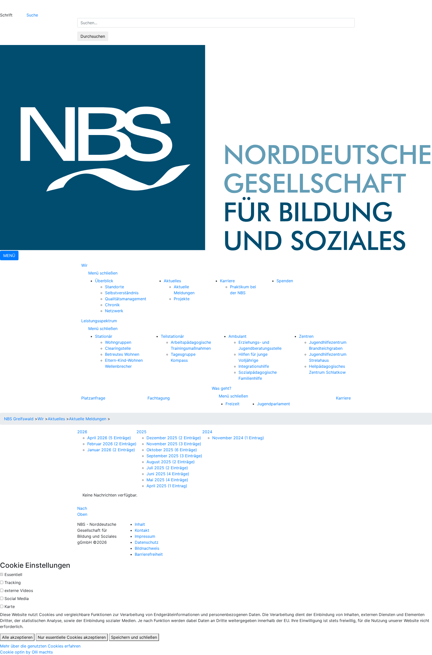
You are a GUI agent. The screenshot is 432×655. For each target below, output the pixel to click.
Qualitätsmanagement (125, 298)
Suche (32, 15)
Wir (84, 265)
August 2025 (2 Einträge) (170, 461)
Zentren (306, 336)
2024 (207, 431)
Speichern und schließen (134, 637)
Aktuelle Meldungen (87, 418)
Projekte (182, 298)
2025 (141, 431)
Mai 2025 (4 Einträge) (167, 479)
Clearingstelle (118, 348)
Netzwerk (114, 310)
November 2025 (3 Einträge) (173, 443)
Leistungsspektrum (99, 320)
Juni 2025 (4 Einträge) (167, 473)
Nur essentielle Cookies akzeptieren (72, 637)
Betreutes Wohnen (122, 354)
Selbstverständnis (121, 292)
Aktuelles (172, 280)
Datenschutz (146, 542)
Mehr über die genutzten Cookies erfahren (40, 646)
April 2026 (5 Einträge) (109, 437)
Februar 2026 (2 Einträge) (111, 443)
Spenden (284, 280)
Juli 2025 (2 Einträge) (167, 467)
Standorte (114, 286)
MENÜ (9, 255)
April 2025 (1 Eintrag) (166, 485)
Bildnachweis (147, 548)
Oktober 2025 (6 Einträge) (171, 449)
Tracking (12, 582)
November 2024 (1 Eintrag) (238, 437)
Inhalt (140, 524)
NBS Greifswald (19, 418)
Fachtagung (159, 398)
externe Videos (18, 590)
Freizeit (233, 403)
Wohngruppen (118, 342)
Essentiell (13, 574)
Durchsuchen (92, 36)
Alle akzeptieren (17, 637)
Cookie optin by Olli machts (26, 652)
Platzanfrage (93, 398)
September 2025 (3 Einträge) (174, 455)
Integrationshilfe (253, 366)
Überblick (104, 280)
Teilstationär (172, 336)
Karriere (227, 280)
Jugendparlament (273, 403)
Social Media (16, 598)
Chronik (112, 304)
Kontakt (142, 530)
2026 (82, 431)
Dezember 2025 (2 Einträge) (173, 437)
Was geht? (221, 388)
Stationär (103, 336)
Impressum (145, 536)
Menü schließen (103, 273)
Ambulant (237, 336)
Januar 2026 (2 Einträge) (111, 449)
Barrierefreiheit (149, 554)
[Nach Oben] (88, 508)
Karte (9, 606)
